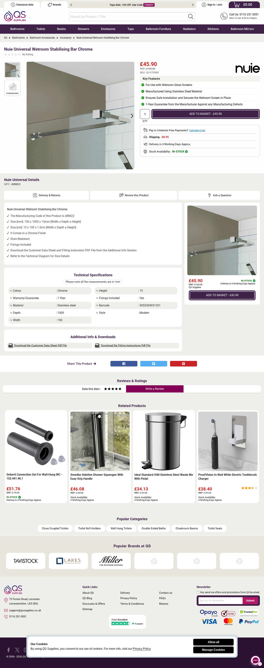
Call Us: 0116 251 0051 (244, 14)
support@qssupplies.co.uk (25, 610)
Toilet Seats (215, 528)
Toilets (40, 29)
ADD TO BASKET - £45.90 (205, 114)
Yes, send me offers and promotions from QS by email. (230, 592)
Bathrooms (17, 29)
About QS (88, 592)
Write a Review (154, 389)
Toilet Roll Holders (89, 528)
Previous (71, 5)
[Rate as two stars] (107, 389)
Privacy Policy (128, 598)
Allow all (213, 642)
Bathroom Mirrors (242, 29)
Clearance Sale (24, 4)
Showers (83, 29)
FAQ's (162, 598)
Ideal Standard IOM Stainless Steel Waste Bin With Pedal (163, 476)
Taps (131, 29)
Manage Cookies (213, 649)
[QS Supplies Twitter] (17, 649)
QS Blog (87, 598)
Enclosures (108, 29)
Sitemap (87, 609)
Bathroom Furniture (158, 29)
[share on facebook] (123, 363)
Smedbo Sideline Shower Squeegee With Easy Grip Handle (96, 476)
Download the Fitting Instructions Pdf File (125, 345)
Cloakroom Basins (187, 528)
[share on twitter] (153, 363)
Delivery (125, 592)
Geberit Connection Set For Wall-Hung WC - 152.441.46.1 (34, 476)
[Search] (190, 16)
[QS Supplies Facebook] (8, 649)
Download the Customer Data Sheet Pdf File (40, 345)
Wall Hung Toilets (121, 528)
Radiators (189, 29)
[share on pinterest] (183, 363)
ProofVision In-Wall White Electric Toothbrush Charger (227, 476)
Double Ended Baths (154, 528)
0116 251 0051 (17, 616)
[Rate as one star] (105, 389)
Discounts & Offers (93, 603)
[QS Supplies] (15, 16)
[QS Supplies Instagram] (26, 649)
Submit (250, 600)
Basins (61, 29)
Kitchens (213, 29)
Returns (163, 603)
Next (193, 5)
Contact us (165, 592)
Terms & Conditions (132, 603)
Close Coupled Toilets (55, 528)
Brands (57, 4)
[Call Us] (224, 16)
